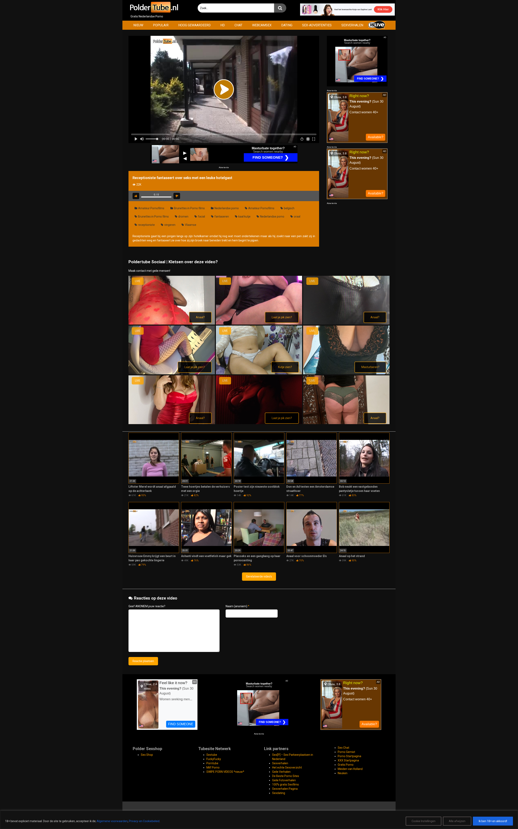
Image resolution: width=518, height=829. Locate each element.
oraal (296, 216)
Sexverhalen (280, 763)
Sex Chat (343, 747)
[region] (259, 820)
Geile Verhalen (281, 771)
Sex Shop (147, 754)
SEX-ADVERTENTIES (317, 25)
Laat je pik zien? (282, 317)
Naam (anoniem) (237, 606)
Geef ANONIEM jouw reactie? (146, 606)
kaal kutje (244, 216)
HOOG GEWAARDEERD (194, 25)
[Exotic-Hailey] (171, 373)
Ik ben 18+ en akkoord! (493, 821)
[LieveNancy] (346, 423)
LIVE (137, 281)
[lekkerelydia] (259, 423)
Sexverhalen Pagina (285, 788)
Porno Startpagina (349, 756)
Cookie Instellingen (423, 821)
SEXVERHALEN (352, 25)
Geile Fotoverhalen (284, 780)
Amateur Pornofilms (151, 208)
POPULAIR (161, 25)
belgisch (288, 208)
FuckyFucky (213, 759)
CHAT (238, 25)
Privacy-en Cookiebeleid (144, 821)
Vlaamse (190, 224)
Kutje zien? (285, 367)
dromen (183, 216)
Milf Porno (213, 767)
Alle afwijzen (457, 821)
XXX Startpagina (348, 760)
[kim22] (346, 373)
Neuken (342, 773)
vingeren (169, 224)
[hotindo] (259, 373)
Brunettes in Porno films (189, 208)
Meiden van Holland (350, 769)
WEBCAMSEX (262, 25)
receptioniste (146, 224)
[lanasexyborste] (171, 423)
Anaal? (200, 317)
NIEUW (138, 25)
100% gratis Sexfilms (285, 784)
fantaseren (221, 216)
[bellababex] (171, 323)
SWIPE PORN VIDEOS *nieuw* (225, 771)
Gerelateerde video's (259, 576)
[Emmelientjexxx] (346, 323)
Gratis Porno (345, 764)
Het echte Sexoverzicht (287, 767)
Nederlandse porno (226, 208)
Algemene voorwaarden (112, 821)
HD (222, 25)
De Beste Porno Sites (285, 776)
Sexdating (278, 793)
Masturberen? (370, 367)
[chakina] (259, 323)
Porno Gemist (346, 752)
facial (201, 216)
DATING (286, 25)
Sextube (211, 754)
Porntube (212, 763)
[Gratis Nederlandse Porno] (153, 7)
